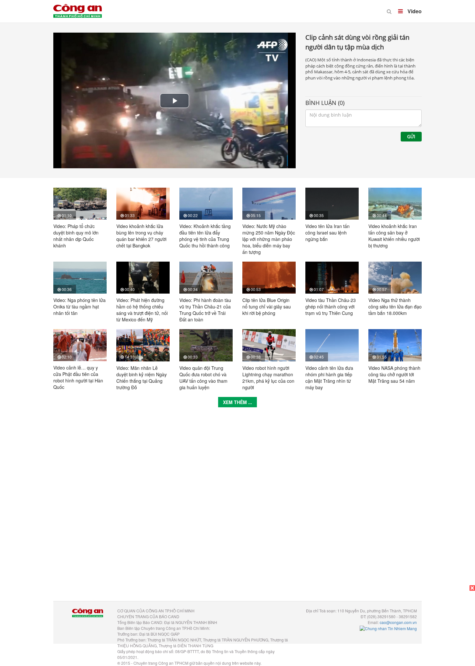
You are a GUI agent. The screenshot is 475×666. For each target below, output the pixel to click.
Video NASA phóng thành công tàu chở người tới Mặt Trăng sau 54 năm (394, 374)
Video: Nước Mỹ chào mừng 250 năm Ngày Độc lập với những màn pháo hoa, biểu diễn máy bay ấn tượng (268, 239)
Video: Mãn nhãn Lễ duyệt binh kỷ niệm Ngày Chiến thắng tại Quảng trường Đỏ (141, 377)
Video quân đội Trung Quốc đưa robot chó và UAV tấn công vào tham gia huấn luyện (203, 377)
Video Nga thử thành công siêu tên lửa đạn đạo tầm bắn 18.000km (395, 306)
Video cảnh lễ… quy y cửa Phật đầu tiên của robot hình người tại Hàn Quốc (78, 377)
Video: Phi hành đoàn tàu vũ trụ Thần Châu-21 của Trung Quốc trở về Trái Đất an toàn (205, 310)
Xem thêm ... (237, 402)
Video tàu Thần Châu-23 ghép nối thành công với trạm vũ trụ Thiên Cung (330, 306)
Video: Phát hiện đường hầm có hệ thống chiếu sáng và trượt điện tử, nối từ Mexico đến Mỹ (142, 310)
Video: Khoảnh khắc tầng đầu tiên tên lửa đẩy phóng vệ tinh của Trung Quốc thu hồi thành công (205, 236)
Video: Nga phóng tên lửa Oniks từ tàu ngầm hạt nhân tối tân (79, 306)
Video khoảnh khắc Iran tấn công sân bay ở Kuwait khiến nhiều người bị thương (394, 236)
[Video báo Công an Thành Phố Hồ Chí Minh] (77, 6)
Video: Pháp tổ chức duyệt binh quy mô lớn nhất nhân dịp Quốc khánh (76, 236)
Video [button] (414, 11)
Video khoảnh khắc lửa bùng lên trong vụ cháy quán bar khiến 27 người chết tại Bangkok (141, 236)
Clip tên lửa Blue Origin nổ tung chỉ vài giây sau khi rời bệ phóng (266, 306)
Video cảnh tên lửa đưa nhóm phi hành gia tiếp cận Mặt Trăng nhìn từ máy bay (329, 377)
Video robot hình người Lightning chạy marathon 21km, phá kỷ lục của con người (268, 377)
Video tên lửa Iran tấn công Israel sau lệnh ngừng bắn (327, 232)
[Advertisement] (237, 509)
